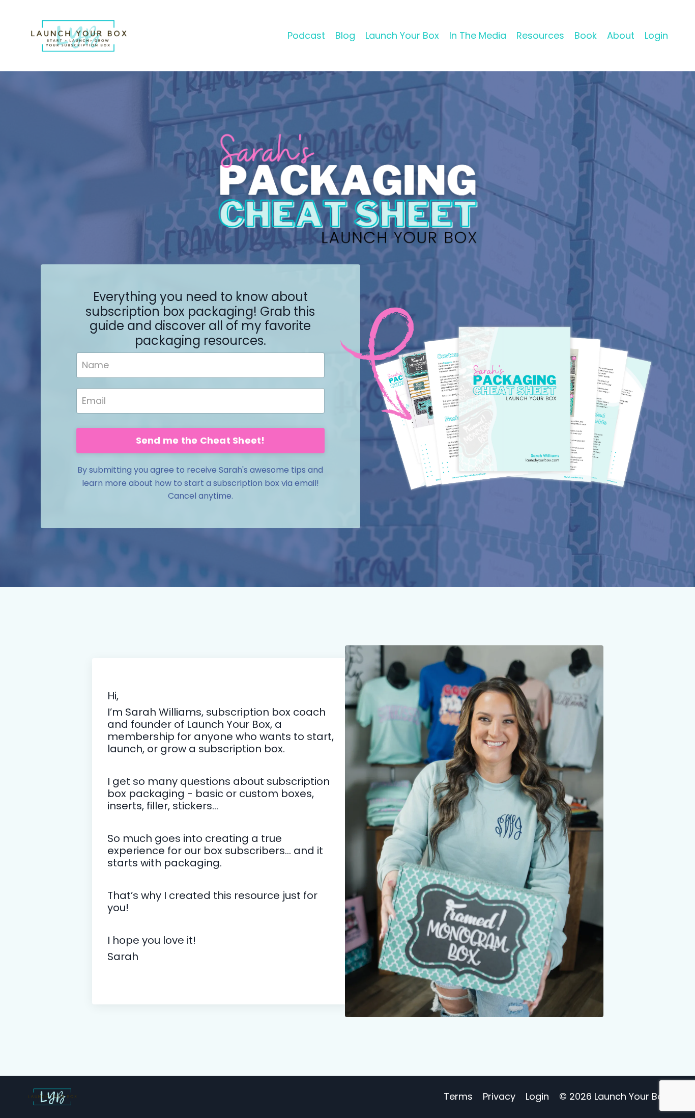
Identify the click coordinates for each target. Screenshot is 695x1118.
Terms (458, 1096)
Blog (345, 35)
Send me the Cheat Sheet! (200, 440)
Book (585, 35)
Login (656, 35)
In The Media (477, 35)
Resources (540, 35)
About (620, 35)
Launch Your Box (402, 35)
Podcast (306, 35)
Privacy (499, 1096)
